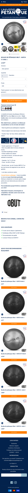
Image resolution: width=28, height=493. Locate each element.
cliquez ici (14, 463)
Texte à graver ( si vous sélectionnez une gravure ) (12, 91)
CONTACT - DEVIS (14, 452)
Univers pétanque (15, 487)
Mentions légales (14, 446)
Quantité (3, 73)
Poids (2, 83)
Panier (25, 2)
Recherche (14, 443)
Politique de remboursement (14, 450)
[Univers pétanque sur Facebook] (11, 483)
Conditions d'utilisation (14, 448)
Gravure (3, 66)
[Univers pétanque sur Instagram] (15, 483)
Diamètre (11, 75)
